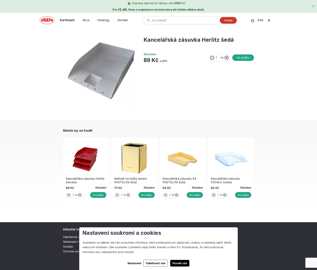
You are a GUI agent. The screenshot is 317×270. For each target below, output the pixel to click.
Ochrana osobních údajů (78, 251)
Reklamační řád (72, 241)
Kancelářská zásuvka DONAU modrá (225, 180)
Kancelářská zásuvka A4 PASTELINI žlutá (179, 180)
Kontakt (123, 20)
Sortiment (67, 20)
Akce (85, 20)
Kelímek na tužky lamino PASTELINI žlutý (130, 180)
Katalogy (103, 20)
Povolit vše (180, 263)
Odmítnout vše (155, 263)
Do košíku (243, 57)
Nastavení (134, 263)
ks (222, 57)
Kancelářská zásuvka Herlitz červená (85, 180)
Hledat (228, 20)
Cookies (68, 246)
